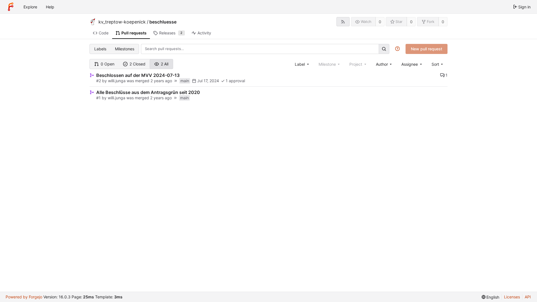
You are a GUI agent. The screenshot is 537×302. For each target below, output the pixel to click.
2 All (164, 64)
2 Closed (137, 64)
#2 (98, 80)
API (528, 296)
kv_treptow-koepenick (122, 22)
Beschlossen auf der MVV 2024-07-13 (138, 75)
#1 (98, 97)
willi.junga (117, 80)
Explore (30, 6)
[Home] (10, 7)
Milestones (124, 48)
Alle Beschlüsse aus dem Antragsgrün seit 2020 (148, 92)
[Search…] (384, 49)
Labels (100, 48)
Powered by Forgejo (24, 296)
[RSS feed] (343, 21)
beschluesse (162, 22)
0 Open (107, 64)
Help (50, 6)
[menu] (438, 64)
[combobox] (302, 64)
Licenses (512, 296)
